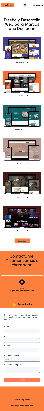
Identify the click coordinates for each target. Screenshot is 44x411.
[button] (24, 5)
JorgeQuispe (8, 5)
